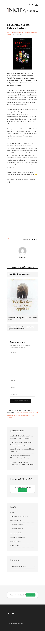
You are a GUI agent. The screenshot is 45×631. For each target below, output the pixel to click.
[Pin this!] (35, 239)
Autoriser (22, 490)
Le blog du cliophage (17, 537)
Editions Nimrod (15, 520)
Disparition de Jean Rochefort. (19, 274)
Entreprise (19, 32)
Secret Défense (15, 541)
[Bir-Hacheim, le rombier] (21, 13)
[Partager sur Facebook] (30, 239)
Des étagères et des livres (19, 516)
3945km (12, 512)
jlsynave (22, 257)
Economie (10, 32)
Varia (9, 35)
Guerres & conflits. (16, 525)
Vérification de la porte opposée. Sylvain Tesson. (22, 319)
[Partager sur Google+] (37, 239)
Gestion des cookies (16, 623)
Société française (30, 32)
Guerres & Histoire (17, 529)
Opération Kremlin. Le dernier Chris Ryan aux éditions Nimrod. (21, 328)
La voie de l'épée (16, 533)
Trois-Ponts (14, 545)
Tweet (9, 238)
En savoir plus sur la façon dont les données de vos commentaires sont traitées (22, 415)
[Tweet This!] (32, 239)
